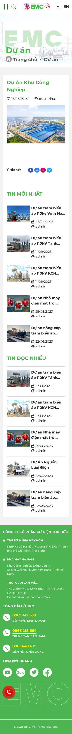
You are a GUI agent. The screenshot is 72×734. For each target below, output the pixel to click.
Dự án (51, 59)
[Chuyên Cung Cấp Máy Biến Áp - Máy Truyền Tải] (37, 6)
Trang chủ (25, 59)
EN (66, 6)
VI (59, 6)
